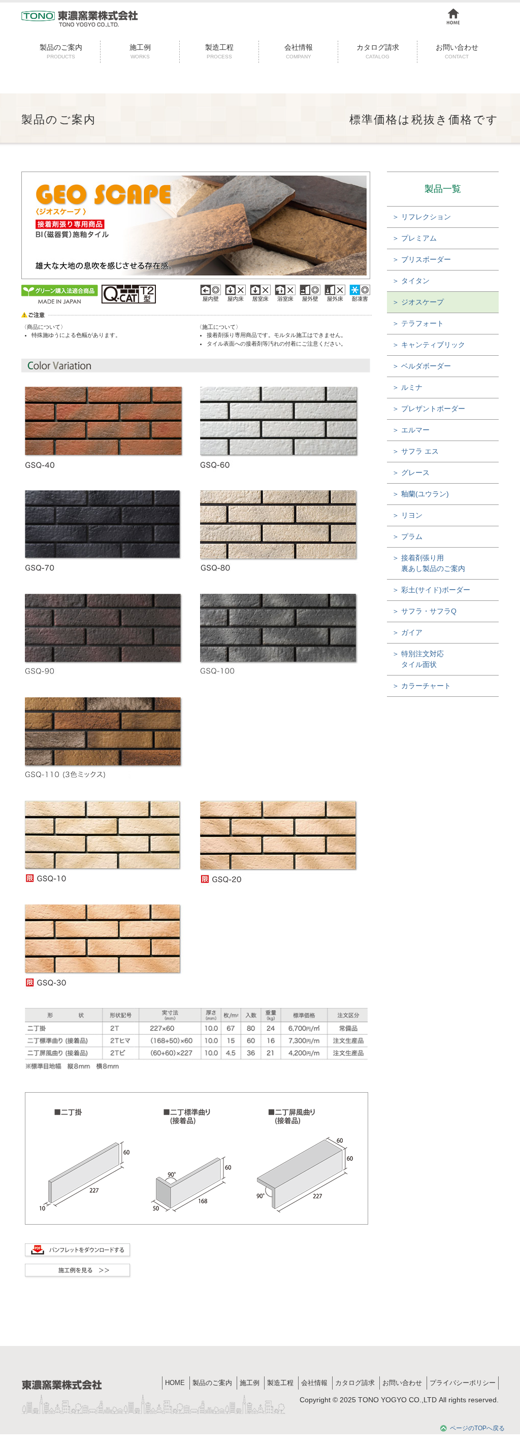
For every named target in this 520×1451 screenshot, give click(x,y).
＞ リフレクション (421, 217)
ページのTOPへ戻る (477, 1428)
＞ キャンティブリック (428, 345)
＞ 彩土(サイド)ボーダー (431, 590)
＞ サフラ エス (415, 451)
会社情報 (298, 51)
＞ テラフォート (418, 323)
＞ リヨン (407, 515)
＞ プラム (407, 536)
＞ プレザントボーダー (428, 408)
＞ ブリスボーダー (421, 259)
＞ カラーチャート (421, 686)
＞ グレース (411, 472)
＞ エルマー (411, 430)
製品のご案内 (61, 51)
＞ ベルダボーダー (421, 366)
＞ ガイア (407, 632)
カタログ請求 (377, 51)
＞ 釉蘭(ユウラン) (420, 494)
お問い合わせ (457, 51)
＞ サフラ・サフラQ (424, 611)
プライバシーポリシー (463, 1383)
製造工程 (219, 51)
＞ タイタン (411, 281)
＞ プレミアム (414, 238)
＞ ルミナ (407, 387)
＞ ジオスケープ (418, 302)
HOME (175, 1383)
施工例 (140, 51)
